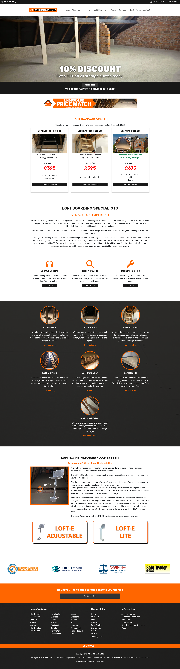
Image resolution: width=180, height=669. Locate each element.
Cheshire (34, 625)
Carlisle (54, 628)
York (73, 622)
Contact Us (49, 285)
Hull (72, 634)
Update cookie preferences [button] (133, 625)
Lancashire (35, 617)
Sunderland (76, 628)
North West (35, 614)
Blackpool (55, 625)
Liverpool (54, 617)
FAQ (132, 10)
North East (35, 631)
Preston (54, 622)
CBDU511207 (145, 658)
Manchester (56, 614)
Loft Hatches (130, 345)
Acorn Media (99, 662)
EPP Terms (126, 619)
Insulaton (90, 390)
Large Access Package (90, 184)
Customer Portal (158, 2)
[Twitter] (5, 2)
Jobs (124, 628)
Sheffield (74, 620)
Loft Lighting (49, 390)
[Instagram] (8, 2)
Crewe (53, 620)
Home (67, 10)
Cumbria (33, 622)
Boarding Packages (130, 184)
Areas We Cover (128, 614)
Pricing (113, 10)
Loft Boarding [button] (100, 10)
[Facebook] (2, 2)
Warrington (55, 631)
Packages (95, 622)
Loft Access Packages (49, 184)
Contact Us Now (90, 596)
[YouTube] (13, 2)
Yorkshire (34, 619)
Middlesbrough (77, 631)
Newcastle (75, 625)
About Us (95, 617)
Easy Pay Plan (97, 625)
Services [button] (122, 10)
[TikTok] (16, 2)
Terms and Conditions (131, 617)
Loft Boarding (50, 345)
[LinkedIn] (10, 2)
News (138, 10)
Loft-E (94, 633)
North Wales (35, 628)
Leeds (73, 614)
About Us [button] (76, 10)
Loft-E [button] (87, 10)
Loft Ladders (90, 345)
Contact (146, 10)
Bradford (75, 617)
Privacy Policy (127, 622)
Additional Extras (90, 436)
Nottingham (56, 634)
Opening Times (97, 636)
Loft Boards (130, 390)
